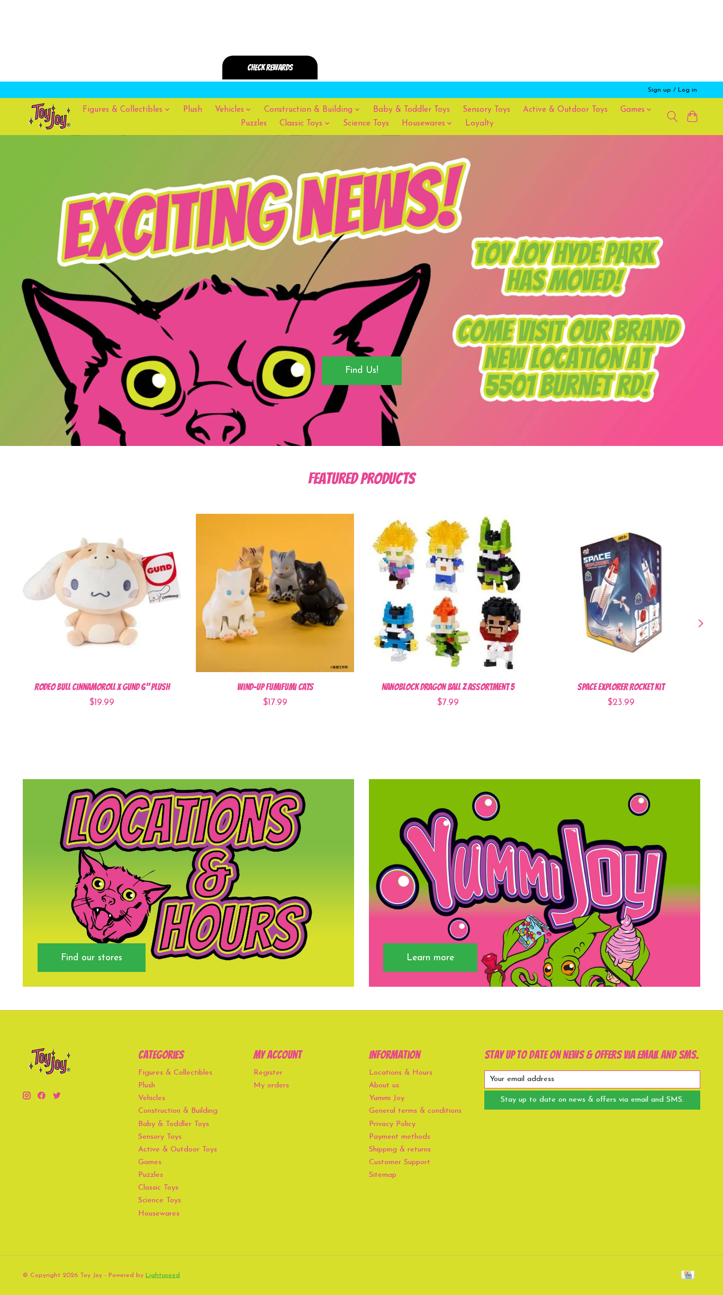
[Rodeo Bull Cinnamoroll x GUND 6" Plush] (102, 593)
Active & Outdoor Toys (565, 109)
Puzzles (254, 123)
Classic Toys (158, 1188)
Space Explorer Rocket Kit (620, 687)
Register (268, 1073)
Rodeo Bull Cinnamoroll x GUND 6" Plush (102, 687)
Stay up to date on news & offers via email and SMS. (592, 1100)
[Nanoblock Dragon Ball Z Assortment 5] (448, 593)
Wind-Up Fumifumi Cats (275, 687)
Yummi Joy (386, 1098)
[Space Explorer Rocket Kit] (621, 593)
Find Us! (361, 370)
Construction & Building (178, 1111)
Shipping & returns (400, 1150)
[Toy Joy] (49, 116)
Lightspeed (163, 1275)
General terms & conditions (415, 1111)
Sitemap (382, 1175)
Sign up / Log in (672, 90)
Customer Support (399, 1162)
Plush (192, 109)
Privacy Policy (392, 1124)
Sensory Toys (486, 109)
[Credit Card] (687, 1276)
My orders (271, 1085)
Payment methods (399, 1137)
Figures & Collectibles (175, 1073)
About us (384, 1085)
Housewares (158, 1214)
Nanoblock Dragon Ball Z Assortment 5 (448, 687)
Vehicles (151, 1098)
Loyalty (479, 123)
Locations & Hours (400, 1073)
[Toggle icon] (672, 116)
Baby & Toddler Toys (411, 109)
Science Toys (366, 123)
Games (149, 1162)
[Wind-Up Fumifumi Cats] (275, 593)
